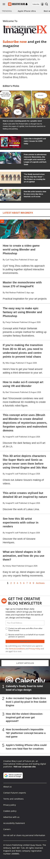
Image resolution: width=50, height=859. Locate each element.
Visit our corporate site (24, 766)
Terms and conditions (13, 798)
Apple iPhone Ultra (27, 11)
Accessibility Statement (14, 823)
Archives (40, 583)
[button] (46, 4)
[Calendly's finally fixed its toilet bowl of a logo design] (25, 680)
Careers (7, 829)
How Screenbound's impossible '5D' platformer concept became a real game (26, 733)
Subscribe (36, 4)
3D (2, 221)
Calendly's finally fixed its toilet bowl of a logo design (24, 688)
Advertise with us (11, 817)
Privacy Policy (34, 648)
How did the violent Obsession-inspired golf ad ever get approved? (24, 717)
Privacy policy (9, 805)
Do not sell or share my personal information (24, 835)
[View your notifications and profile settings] (26, 4)
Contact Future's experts (14, 792)
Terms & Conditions (17, 648)
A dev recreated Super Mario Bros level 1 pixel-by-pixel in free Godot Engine (26, 702)
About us (7, 786)
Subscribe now (15, 41)
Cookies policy (9, 811)
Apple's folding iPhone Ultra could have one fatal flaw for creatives (26, 747)
